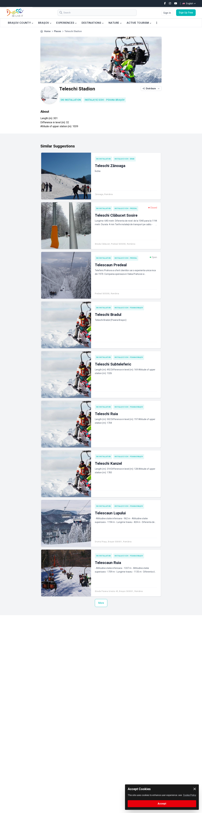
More (101, 602)
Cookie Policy (189, 795)
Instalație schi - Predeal (126, 208)
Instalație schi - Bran (124, 159)
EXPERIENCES (65, 22)
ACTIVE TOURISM (138, 22)
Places (57, 31)
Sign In (167, 12)
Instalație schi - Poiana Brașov (105, 100)
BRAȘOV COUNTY (20, 22)
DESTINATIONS (92, 22)
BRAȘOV (44, 22)
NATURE (114, 22)
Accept (162, 803)
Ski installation (71, 100)
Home (47, 31)
